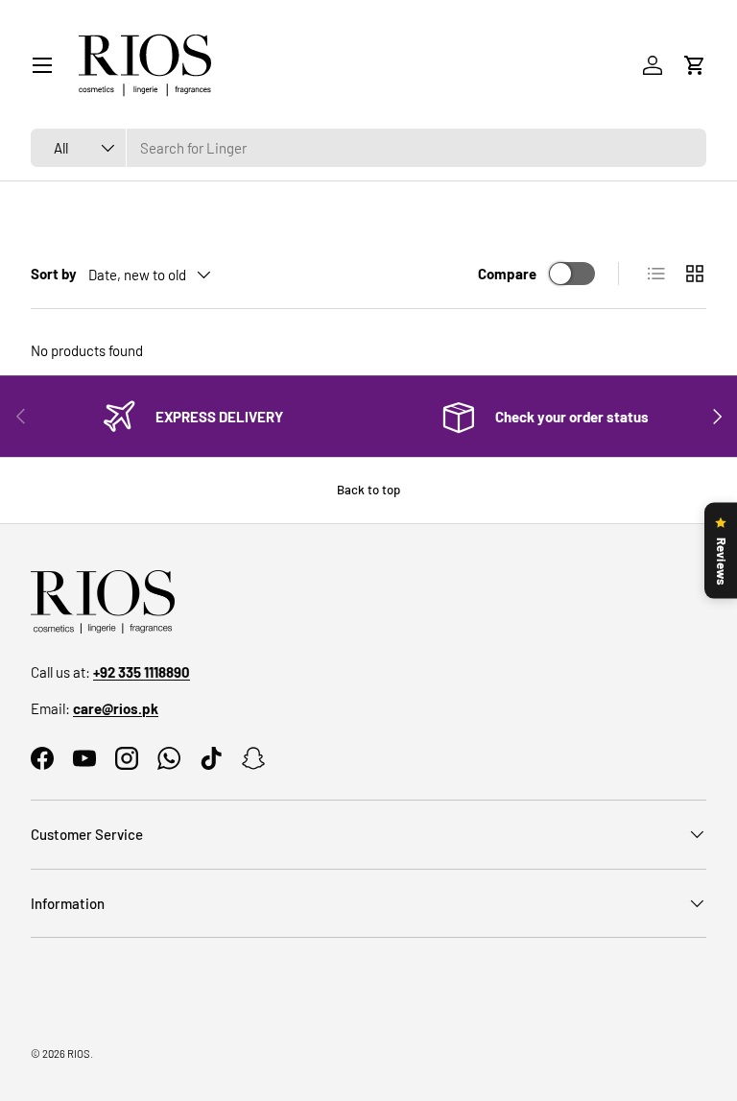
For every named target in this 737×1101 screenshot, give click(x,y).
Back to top (368, 489)
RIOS (78, 1053)
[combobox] (368, 148)
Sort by (54, 273)
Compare (507, 273)
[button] (695, 65)
